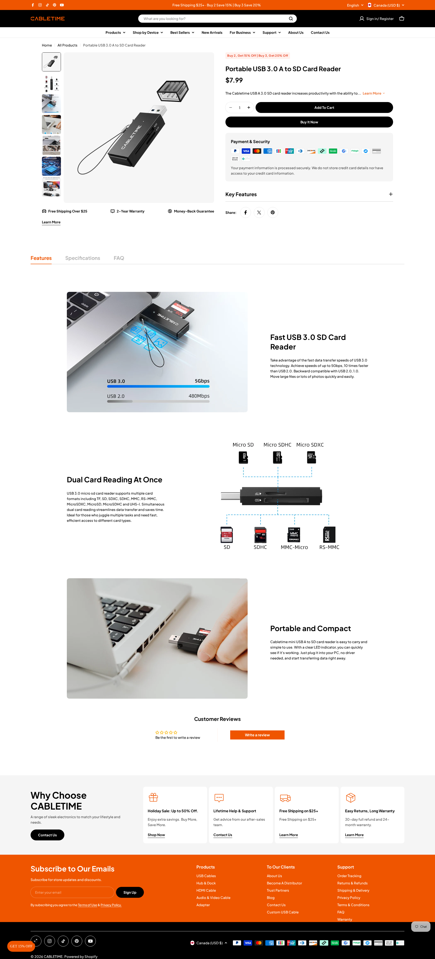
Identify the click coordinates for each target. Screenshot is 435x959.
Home (47, 45)
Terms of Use (87, 905)
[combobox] (217, 19)
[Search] (291, 18)
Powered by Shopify (80, 956)
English (353, 5)
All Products (67, 45)
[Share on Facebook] (245, 212)
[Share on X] (259, 212)
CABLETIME (53, 956)
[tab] (41, 259)
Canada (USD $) (387, 5)
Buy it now (309, 122)
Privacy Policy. (111, 905)
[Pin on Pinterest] (272, 212)
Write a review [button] (257, 734)
